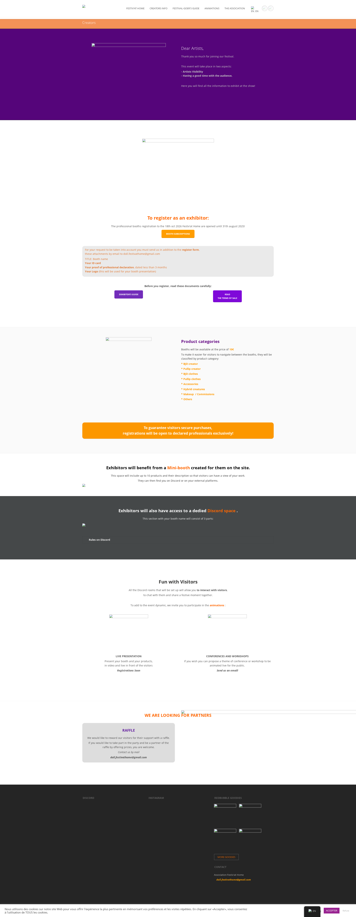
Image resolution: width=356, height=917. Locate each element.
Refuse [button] (346, 910)
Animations (212, 8)
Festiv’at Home (135, 8)
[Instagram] (271, 7)
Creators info (158, 8)
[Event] (264, 7)
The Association (235, 8)
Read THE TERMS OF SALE (227, 296)
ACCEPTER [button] (331, 910)
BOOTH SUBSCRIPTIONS (178, 233)
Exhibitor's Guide (128, 294)
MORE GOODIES (226, 857)
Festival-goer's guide (186, 8)
